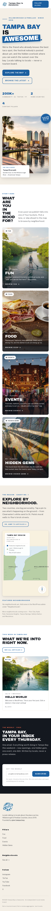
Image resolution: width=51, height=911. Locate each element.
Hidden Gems (7, 845)
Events (5, 842)
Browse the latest (17, 81)
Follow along (38, 4)
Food (4, 838)
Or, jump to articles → (15, 524)
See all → (5, 860)
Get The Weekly (14, 769)
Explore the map (16, 73)
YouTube (5, 882)
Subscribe (40, 774)
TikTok (5, 878)
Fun (3, 834)
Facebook (6, 886)
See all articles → (13, 650)
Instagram (6, 874)
